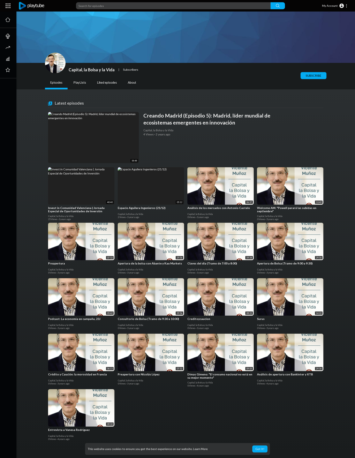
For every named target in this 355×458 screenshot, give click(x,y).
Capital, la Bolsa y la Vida (92, 69)
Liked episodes (107, 82)
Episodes (56, 82)
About (132, 82)
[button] (335, 5)
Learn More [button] (200, 449)
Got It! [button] (259, 449)
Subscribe (313, 75)
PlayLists (79, 82)
